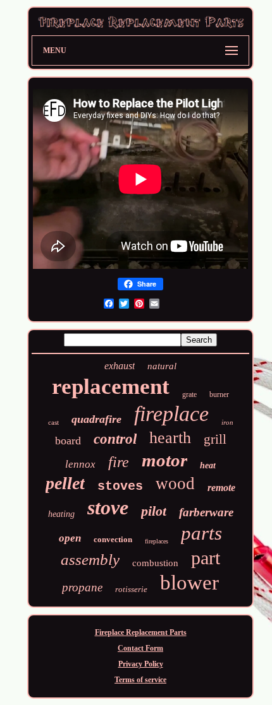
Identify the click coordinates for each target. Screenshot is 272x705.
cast (53, 422)
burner (219, 394)
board (68, 440)
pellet (65, 483)
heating (61, 514)
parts (201, 533)
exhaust (119, 365)
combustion (155, 563)
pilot (153, 511)
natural (161, 366)
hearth (170, 438)
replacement (111, 386)
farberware (206, 512)
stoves (120, 486)
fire (118, 462)
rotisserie (131, 589)
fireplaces (156, 541)
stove (107, 507)
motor (164, 460)
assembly (90, 559)
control (115, 439)
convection (113, 539)
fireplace (171, 413)
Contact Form (140, 648)
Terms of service (140, 679)
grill (215, 439)
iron (227, 422)
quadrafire (96, 419)
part (205, 557)
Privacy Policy (140, 664)
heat (208, 465)
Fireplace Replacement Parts (141, 632)
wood (175, 483)
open (70, 538)
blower (189, 582)
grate (189, 394)
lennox (80, 464)
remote (221, 487)
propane (82, 587)
